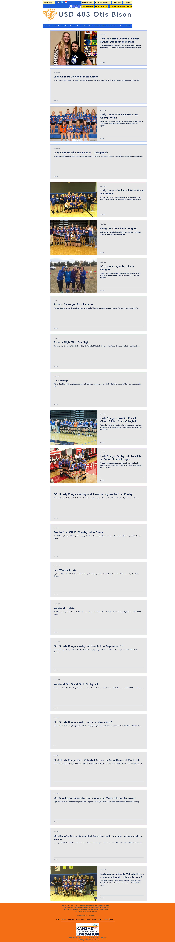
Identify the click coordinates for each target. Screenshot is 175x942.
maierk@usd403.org (102, 907)
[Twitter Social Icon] (62, 2)
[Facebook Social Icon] (58, 2)
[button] (125, 26)
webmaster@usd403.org (99, 909)
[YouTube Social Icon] (66, 2)
